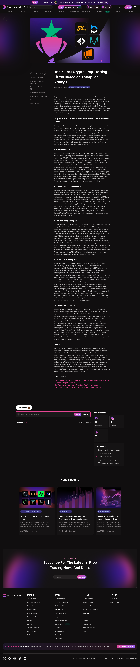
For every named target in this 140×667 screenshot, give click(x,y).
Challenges (35, 11)
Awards (57, 628)
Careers (85, 620)
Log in (120, 7)
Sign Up (128, 7)
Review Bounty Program (90, 609)
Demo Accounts (32, 631)
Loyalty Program (88, 598)
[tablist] (70, 407)
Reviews (61, 11)
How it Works (114, 602)
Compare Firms (102, 11)
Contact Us (113, 598)
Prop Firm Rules (87, 11)
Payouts (130, 11)
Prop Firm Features (61, 620)
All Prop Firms (31, 598)
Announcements (32, 613)
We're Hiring (94, 7)
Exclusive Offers (60, 598)
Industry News (59, 631)
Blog (56, 617)
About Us (85, 617)
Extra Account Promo (61, 602)
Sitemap (85, 635)
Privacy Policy (105, 658)
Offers (23, 11)
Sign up (77, 414)
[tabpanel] (70, 438)
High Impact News (60, 613)
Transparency (87, 624)
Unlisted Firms (31, 635)
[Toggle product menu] (25, 7)
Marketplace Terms (131, 658)
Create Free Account (126, 646)
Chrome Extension (60, 635)
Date (86, 422)
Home (10, 11)
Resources (58, 638)
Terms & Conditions (117, 658)
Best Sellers (48, 11)
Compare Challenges (34, 602)
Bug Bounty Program (89, 606)
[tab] (24, 407)
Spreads (117, 11)
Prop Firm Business (89, 628)
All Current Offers (60, 606)
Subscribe (81, 577)
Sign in (85, 414)
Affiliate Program (88, 602)
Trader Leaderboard (33, 628)
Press (84, 631)
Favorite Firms (74, 11)
